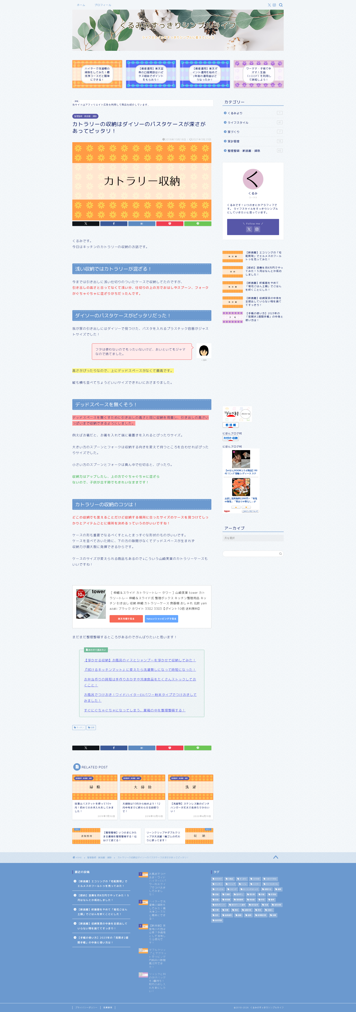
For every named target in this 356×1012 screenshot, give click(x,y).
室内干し (239, 895)
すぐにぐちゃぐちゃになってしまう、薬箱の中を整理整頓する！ (135, 710)
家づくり (254, 132)
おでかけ (218, 879)
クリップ (231, 884)
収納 (92, 727)
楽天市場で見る (126, 618)
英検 (259, 910)
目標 (226, 910)
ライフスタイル (254, 123)
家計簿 (252, 895)
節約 (236, 910)
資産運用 (228, 915)
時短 (262, 900)
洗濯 (266, 905)
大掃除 (227, 895)
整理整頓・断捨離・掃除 (85, 116)
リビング (233, 889)
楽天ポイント (220, 905)
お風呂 (230, 879)
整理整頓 (239, 900)
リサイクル (219, 889)
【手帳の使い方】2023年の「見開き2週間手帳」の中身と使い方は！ (103, 940)
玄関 (216, 910)
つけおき (256, 879)
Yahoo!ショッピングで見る (161, 618)
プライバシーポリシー (86, 1007)
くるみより (254, 113)
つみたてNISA (271, 879)
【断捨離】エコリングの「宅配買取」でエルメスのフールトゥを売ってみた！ (103, 883)
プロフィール (103, 5)
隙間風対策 (262, 915)
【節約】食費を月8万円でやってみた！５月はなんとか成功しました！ (103, 898)
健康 (279, 889)
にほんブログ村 (232, 433)
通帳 (239, 915)
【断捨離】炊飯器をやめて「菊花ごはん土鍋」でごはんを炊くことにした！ (103, 912)
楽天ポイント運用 (238, 905)
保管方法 (268, 889)
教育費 (227, 900)
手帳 (262, 895)
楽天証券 (254, 905)
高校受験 (218, 920)
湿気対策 (277, 905)
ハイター (256, 884)
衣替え (270, 910)
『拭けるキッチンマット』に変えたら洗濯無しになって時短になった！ (140, 669)
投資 (216, 900)
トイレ (243, 884)
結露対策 (248, 910)
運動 (249, 915)
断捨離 (252, 900)
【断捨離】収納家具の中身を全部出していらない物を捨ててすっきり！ (103, 926)
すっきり (243, 879)
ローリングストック (250, 889)
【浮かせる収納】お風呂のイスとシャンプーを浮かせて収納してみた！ (140, 660)
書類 (272, 900)
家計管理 (254, 141)
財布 (216, 915)
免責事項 (107, 1007)
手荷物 (273, 895)
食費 (274, 915)
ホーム (81, 5)
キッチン (80, 727)
